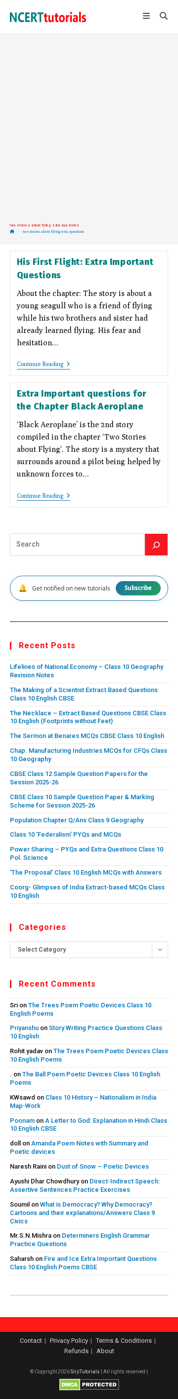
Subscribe (138, 587)
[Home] (12, 231)
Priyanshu (24, 1027)
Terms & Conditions (124, 1340)
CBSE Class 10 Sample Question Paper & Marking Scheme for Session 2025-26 (82, 801)
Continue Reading (43, 365)
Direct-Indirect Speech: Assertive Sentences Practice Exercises (85, 1185)
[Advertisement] (89, 128)
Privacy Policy (69, 1340)
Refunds (76, 1351)
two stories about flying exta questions (53, 231)
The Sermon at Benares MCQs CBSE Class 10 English (87, 735)
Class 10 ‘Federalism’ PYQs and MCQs (65, 834)
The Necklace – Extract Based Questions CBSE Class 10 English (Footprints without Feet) (88, 717)
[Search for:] (160, 16)
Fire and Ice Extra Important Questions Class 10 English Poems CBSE (83, 1263)
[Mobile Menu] (147, 16)
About (105, 1351)
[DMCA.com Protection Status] (89, 1384)
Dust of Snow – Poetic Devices (103, 1166)
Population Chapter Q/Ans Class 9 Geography (76, 820)
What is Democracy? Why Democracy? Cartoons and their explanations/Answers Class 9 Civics (82, 1213)
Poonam (22, 1120)
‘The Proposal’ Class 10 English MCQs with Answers (86, 872)
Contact (31, 1340)
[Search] (156, 544)
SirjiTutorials (85, 1371)
